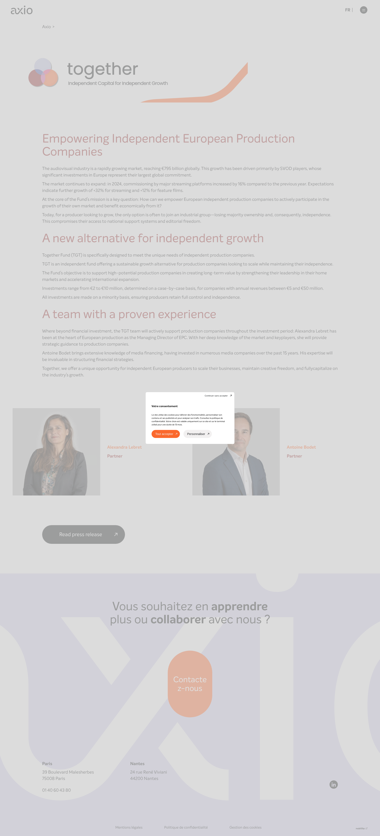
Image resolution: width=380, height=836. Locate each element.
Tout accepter (164, 434)
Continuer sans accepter (216, 395)
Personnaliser (196, 434)
